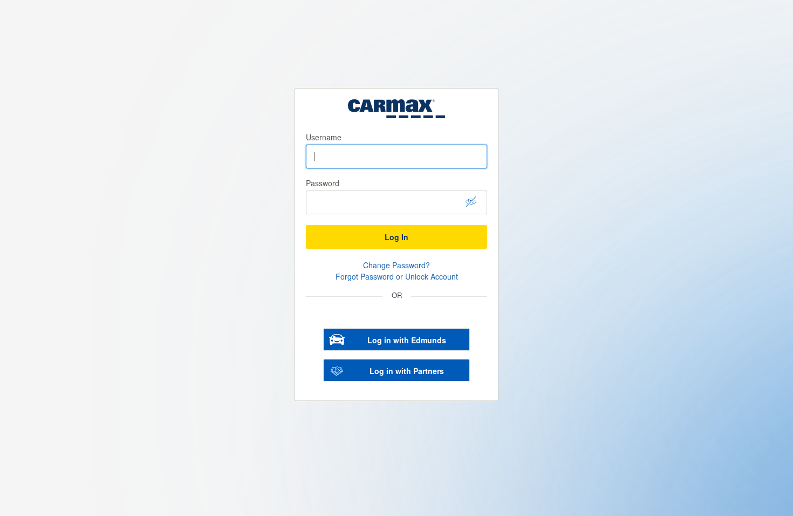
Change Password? (396, 265)
